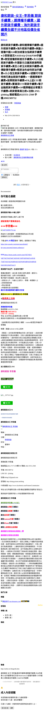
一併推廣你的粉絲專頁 (6, 417)
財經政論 (17, 103)
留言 (26, 149)
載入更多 (4, 165)
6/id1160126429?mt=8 (8, 265)
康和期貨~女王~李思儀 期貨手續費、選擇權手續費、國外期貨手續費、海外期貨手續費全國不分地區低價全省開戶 (21, 25)
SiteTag (40, 605)
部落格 (7, 109)
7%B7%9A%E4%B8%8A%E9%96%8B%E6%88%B (18, 262)
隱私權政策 (36, 681)
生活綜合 (17, 155)
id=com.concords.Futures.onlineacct (12, 247)
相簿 (6, 107)
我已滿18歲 (5, 708)
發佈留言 (4, 177)
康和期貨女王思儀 (7, 135)
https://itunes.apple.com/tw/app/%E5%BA (18, 255)
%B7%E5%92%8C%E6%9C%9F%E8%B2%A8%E (18, 258)
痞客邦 (22, 149)
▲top (3, 161)
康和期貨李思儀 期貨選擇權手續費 (9, 414)
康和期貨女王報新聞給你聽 (23, 157)
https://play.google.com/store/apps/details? (14, 244)
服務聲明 (22, 684)
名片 (6, 112)
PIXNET (9, 681)
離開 (11, 708)
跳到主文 (4, 40)
